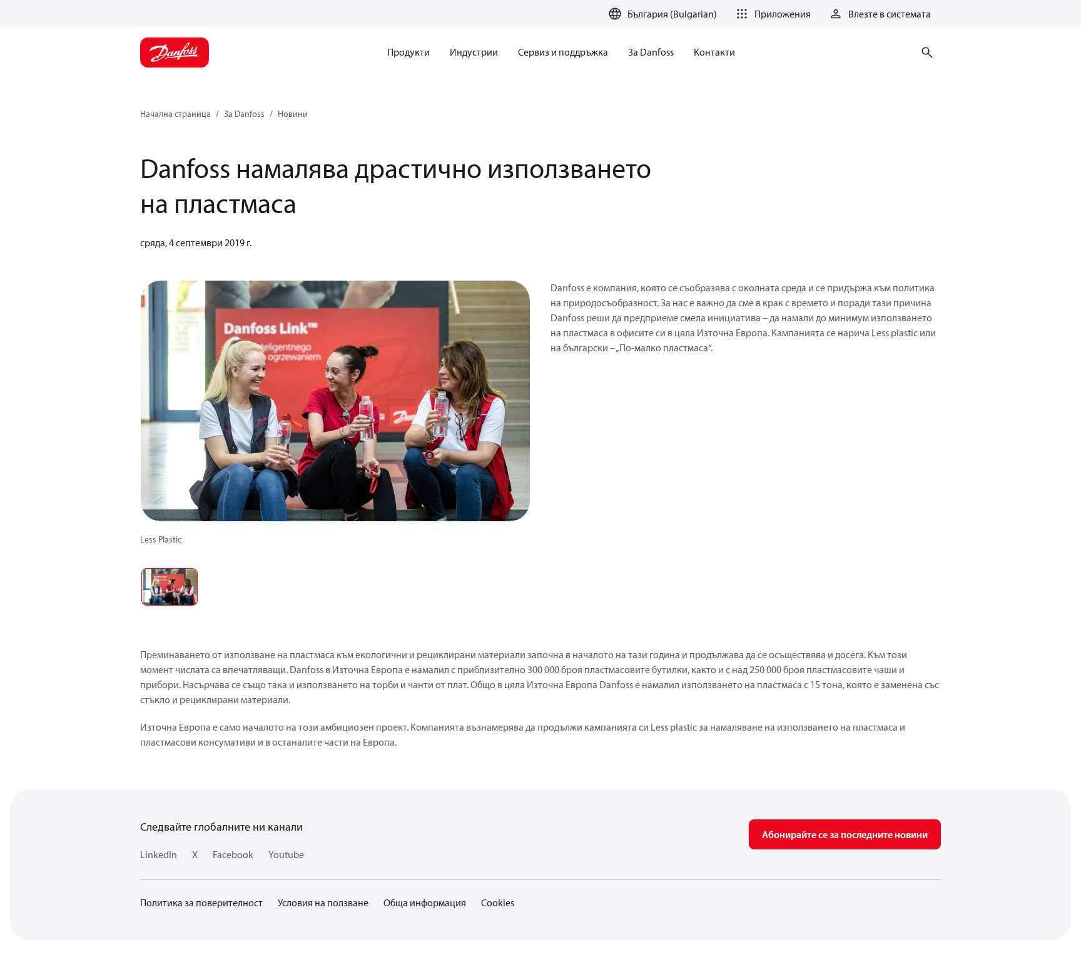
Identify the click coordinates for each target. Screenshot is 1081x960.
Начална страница (175, 113)
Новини (293, 113)
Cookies (497, 902)
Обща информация (424, 902)
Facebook (233, 854)
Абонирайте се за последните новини (845, 834)
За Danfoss (244, 113)
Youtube (286, 854)
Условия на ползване (323, 902)
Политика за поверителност (201, 902)
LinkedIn (158, 854)
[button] (771, 14)
